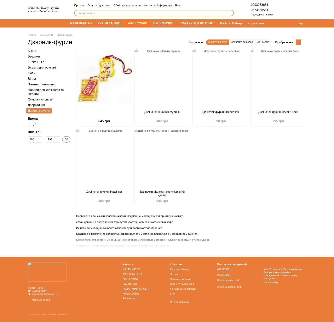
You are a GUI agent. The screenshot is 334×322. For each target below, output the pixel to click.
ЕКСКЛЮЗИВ (163, 23)
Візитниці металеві (41, 84)
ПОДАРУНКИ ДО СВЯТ (196, 23)
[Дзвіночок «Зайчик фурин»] (162, 78)
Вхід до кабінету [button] (179, 269)
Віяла (32, 78)
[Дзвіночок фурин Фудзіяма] (104, 158)
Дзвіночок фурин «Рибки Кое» (278, 111)
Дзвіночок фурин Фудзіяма (104, 191)
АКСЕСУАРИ (137, 23)
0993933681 (259, 4)
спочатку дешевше (242, 41)
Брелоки (34, 56)
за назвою (263, 41)
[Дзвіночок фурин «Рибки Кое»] (278, 78)
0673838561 (259, 10)
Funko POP (36, 62)
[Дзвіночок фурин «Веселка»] (220, 78)
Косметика (256, 23)
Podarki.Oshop (231, 23)
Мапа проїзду (271, 282)
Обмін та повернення (127, 5)
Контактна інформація (158, 5)
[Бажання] (283, 10)
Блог (178, 5)
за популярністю (217, 41)
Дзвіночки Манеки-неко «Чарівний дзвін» (162, 193)
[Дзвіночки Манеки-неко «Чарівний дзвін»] (162, 158)
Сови (31, 73)
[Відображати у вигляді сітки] (298, 42)
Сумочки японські (40, 99)
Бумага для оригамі (42, 67)
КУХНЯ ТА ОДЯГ (109, 23)
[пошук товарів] (231, 13)
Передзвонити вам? (262, 14)
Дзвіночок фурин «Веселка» (220, 111)
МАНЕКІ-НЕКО (81, 23)
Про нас (79, 5)
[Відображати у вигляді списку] (303, 42)
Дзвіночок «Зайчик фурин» (162, 111)
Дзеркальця (36, 105)
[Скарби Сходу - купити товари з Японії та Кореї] (47, 271)
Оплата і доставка (99, 5)
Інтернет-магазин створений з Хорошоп (47, 314)
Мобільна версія (40, 300)
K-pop (32, 50)
